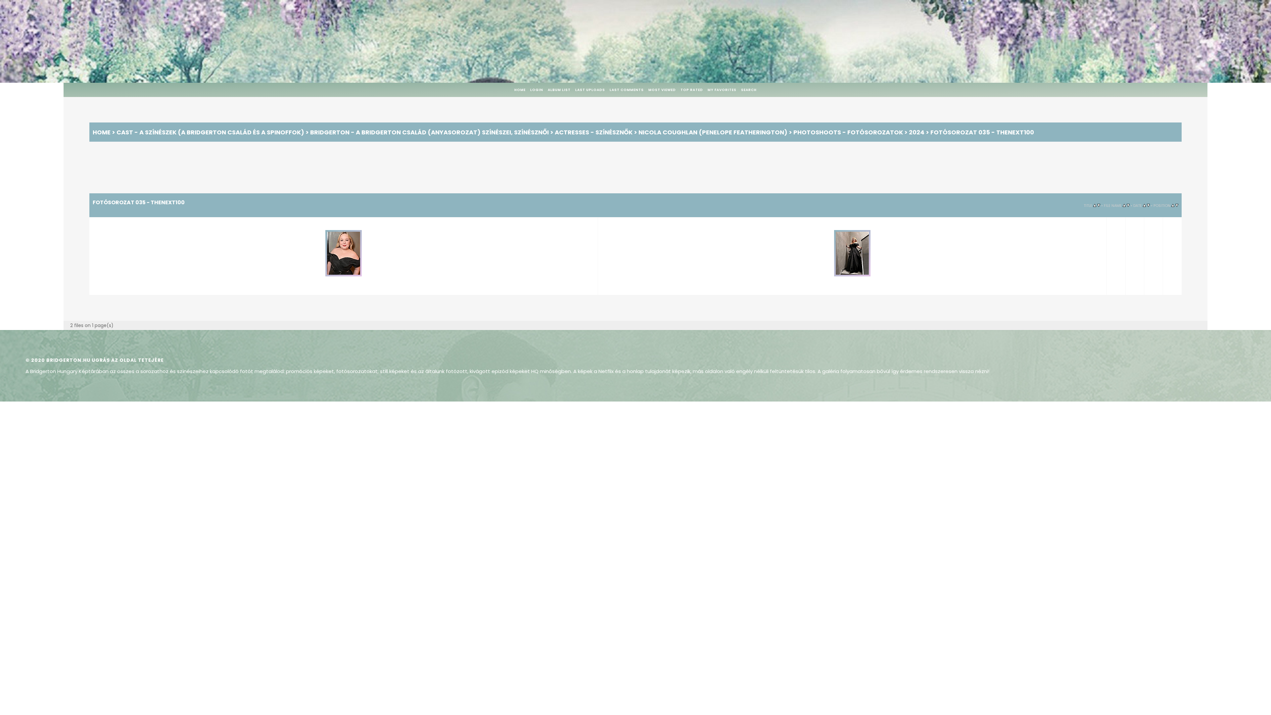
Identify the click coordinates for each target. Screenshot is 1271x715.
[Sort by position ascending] (1172, 205)
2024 (916, 132)
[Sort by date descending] (1148, 205)
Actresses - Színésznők (594, 132)
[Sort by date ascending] (1144, 205)
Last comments (627, 89)
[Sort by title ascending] (1094, 205)
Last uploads (590, 89)
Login (536, 89)
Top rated (692, 89)
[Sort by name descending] (1128, 205)
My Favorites (722, 89)
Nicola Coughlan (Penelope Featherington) (712, 132)
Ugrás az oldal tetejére (128, 358)
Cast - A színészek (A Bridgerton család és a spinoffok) (210, 132)
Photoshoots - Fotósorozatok (848, 132)
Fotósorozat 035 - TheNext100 (982, 132)
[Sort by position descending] (1176, 205)
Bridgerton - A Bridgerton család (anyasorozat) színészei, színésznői (429, 132)
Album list (559, 89)
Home (520, 89)
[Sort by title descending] (1098, 205)
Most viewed (662, 89)
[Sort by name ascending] (1124, 205)
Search (749, 89)
